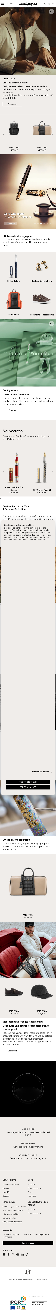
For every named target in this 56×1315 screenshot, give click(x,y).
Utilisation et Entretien (11, 1184)
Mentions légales (9, 1218)
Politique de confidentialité (13, 1210)
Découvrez (12, 104)
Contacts (6, 1196)
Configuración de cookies (12, 1221)
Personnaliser (28, 787)
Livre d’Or (6, 1192)
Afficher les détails (40, 772)
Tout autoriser (28, 782)
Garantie (6, 1188)
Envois (30, 1192)
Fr (12, 3)
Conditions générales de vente (14, 1206)
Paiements (32, 1196)
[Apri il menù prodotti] (2, 4)
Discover (12, 410)
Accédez (31, 1184)
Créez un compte (34, 1188)
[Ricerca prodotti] (7, 3)
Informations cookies (10, 1214)
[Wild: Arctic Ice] (28, 191)
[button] (3, 133)
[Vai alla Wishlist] (49, 3)
